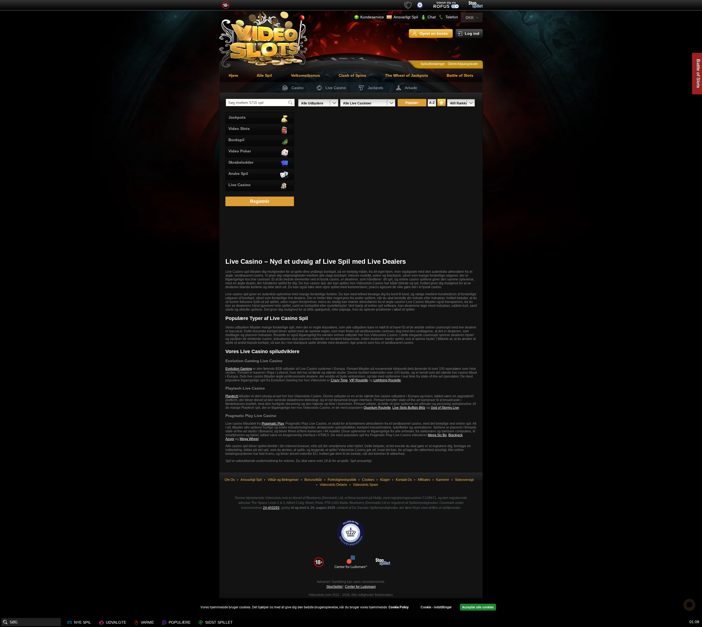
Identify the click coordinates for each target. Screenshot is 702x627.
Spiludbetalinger (432, 64)
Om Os (230, 480)
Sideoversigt (464, 480)
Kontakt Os (404, 480)
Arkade (411, 88)
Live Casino (335, 88)
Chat (432, 17)
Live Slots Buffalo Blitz (408, 408)
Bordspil (236, 140)
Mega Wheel (249, 439)
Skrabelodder (240, 162)
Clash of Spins (352, 75)
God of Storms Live (445, 408)
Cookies (368, 480)
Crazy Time (339, 380)
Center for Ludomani (360, 587)
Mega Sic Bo (437, 435)
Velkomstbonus (305, 75)
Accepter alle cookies (478, 607)
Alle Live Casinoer (357, 103)
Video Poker (239, 151)
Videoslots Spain (365, 485)
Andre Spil (238, 173)
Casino (297, 88)
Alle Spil (264, 75)
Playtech (231, 396)
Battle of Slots (460, 75)
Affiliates (424, 480)
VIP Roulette (358, 380)
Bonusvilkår (313, 480)
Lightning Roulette (387, 380)
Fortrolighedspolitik (342, 480)
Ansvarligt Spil (406, 17)
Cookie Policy (399, 607)
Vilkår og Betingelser (283, 480)
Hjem (233, 75)
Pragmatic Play (273, 423)
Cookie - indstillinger (436, 607)
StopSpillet (334, 587)
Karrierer (442, 480)
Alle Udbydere (312, 103)
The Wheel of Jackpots (406, 75)
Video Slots (239, 128)
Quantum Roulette (377, 408)
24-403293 (271, 508)
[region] (351, 608)
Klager (385, 480)
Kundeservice (372, 17)
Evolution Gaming (238, 369)
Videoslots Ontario (333, 485)
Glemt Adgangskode (463, 64)
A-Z (432, 103)
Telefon (451, 17)
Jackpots (375, 88)
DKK (470, 17)
